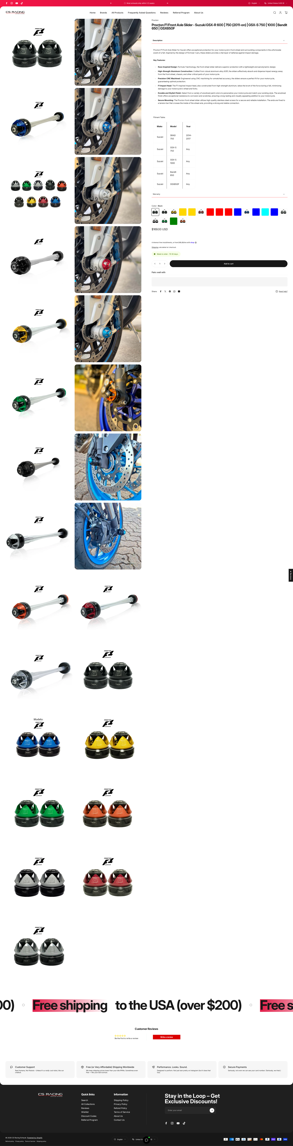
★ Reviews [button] (291, 575)
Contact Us (119, 1120)
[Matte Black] (164, 212)
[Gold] (173, 212)
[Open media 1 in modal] (108, 52)
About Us (118, 1116)
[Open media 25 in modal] (38, 881)
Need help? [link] (283, 291)
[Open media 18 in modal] (38, 674)
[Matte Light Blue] (274, 212)
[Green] (164, 221)
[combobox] (254, 3)
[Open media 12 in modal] (38, 467)
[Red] (201, 212)
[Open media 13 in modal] (108, 467)
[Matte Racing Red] (228, 212)
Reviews (85, 1108)
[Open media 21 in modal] (108, 743)
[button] (45, 1124)
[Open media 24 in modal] (108, 812)
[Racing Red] (219, 212)
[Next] (167, 3)
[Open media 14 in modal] (38, 536)
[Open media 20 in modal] (38, 743)
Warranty (156, 194)
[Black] (155, 212)
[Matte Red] (210, 212)
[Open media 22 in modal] (38, 812)
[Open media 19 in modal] (108, 674)
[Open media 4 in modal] (38, 190)
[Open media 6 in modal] (38, 259)
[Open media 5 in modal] (108, 190)
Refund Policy (120, 1108)
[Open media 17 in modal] (108, 605)
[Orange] (182, 221)
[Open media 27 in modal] (38, 950)
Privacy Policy (120, 1104)
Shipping (155, 247)
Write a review (166, 1037)
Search (84, 1100)
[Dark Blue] (237, 212)
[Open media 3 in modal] (108, 121)
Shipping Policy (121, 1100)
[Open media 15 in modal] (108, 536)
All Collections (88, 1104)
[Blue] (247, 212)
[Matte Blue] (256, 212)
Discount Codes (88, 1116)
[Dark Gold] (192, 212)
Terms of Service (122, 1112)
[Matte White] (155, 221)
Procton (155, 20)
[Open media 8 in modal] (38, 328)
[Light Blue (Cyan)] (265, 212)
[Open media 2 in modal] (38, 121)
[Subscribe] (212, 1110)
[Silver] (283, 212)
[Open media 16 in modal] (38, 605)
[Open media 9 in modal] (108, 328)
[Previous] (111, 3)
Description (157, 40)
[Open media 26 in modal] (108, 881)
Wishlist (85, 1112)
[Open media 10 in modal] (38, 397)
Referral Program (89, 1120)
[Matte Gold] (182, 212)
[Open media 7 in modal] (108, 259)
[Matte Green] (173, 221)
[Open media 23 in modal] (38, 52)
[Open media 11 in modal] (108, 397)
